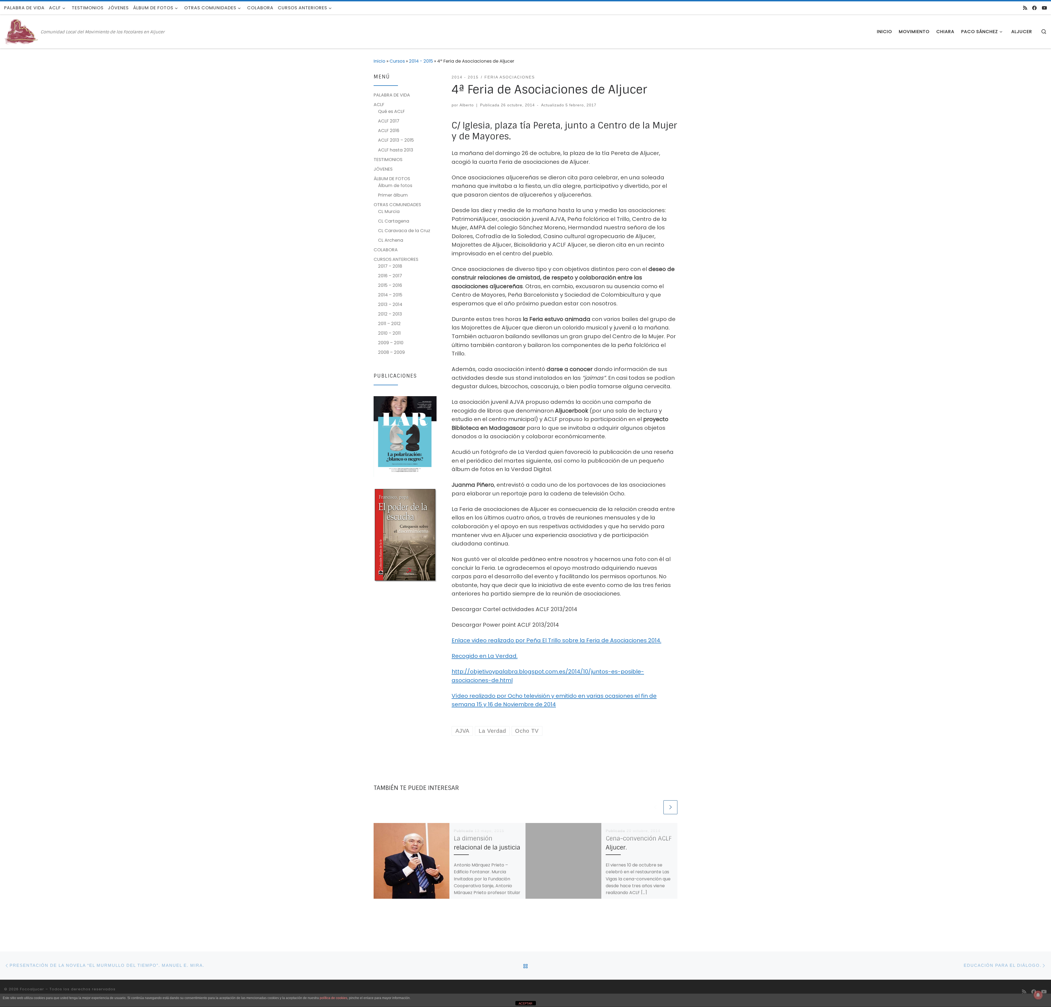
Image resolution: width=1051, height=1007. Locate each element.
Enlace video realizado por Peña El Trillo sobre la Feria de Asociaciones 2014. (556, 640)
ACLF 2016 (388, 130)
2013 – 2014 (390, 304)
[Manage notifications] (1038, 995)
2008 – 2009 (391, 352)
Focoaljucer (32, 989)
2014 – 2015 (390, 295)
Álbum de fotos (395, 185)
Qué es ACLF (391, 111)
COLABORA (386, 250)
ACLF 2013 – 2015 (396, 140)
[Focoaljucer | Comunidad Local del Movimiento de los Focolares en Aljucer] (21, 31)
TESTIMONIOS (388, 159)
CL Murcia (389, 211)
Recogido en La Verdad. (485, 656)
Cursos (397, 61)
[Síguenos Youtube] (1044, 7)
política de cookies (333, 998)
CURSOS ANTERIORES (396, 259)
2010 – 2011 (389, 333)
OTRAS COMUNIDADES (397, 205)
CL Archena (390, 240)
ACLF (379, 104)
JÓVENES (383, 169)
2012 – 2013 (390, 314)
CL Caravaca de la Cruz (404, 230)
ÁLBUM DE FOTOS (392, 179)
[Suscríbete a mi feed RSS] (1025, 7)
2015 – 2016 (390, 285)
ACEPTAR (525, 1003)
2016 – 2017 (390, 276)
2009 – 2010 (390, 343)
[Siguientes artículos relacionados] (670, 807)
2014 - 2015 (421, 61)
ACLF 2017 (388, 121)
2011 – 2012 (389, 323)
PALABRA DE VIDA (392, 95)
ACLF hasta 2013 (395, 150)
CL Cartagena (393, 221)
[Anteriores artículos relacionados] (655, 807)
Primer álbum (393, 195)
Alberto (467, 105)
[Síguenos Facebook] (1034, 7)
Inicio (379, 61)
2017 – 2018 (390, 266)
